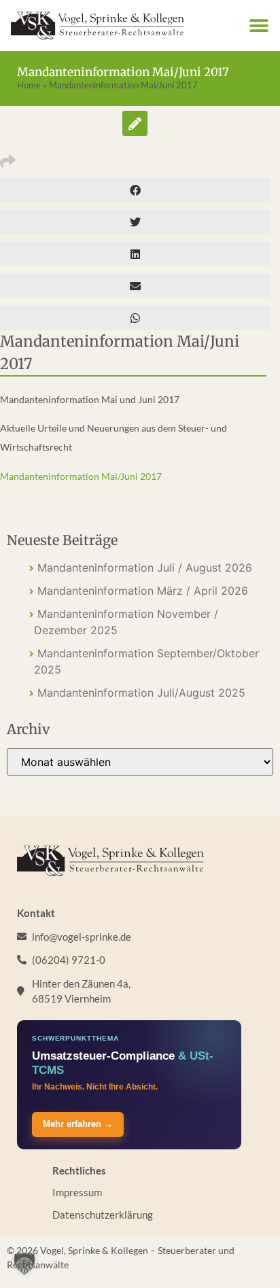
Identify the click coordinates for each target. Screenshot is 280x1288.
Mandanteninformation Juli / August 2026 (144, 567)
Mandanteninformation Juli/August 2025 (141, 692)
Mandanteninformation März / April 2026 (142, 590)
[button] (258, 25)
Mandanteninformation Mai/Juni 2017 (81, 476)
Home (29, 85)
